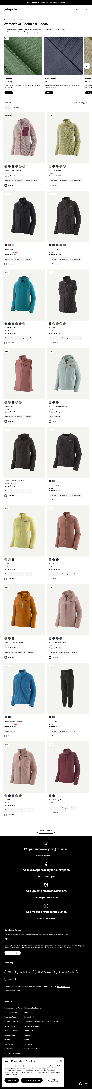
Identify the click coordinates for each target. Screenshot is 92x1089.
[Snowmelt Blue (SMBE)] (9, 402)
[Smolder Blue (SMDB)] (9, 166)
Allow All (12, 1080)
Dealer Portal (29, 1012)
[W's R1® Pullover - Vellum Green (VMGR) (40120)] (24, 530)
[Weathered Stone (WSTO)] (16, 795)
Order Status (25, 972)
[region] (33, 1072)
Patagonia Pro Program (33, 1008)
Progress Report (10, 1017)
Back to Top (45, 831)
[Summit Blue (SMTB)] (9, 638)
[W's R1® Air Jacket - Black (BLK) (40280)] (68, 216)
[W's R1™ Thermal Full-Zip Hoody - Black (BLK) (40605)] (24, 452)
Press (26, 1040)
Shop (23, 56)
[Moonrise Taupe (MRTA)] (5, 402)
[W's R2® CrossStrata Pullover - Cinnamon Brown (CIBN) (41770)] (24, 609)
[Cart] (81, 9)
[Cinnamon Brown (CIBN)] (5, 638)
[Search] (77, 9)
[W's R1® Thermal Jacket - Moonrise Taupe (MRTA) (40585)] (68, 530)
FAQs (10, 972)
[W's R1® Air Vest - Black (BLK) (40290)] (68, 295)
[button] (86, 66)
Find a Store (9, 1049)
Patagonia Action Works (13, 1008)
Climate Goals (9, 1026)
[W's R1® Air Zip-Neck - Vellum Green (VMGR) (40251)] (68, 137)
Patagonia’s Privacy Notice (63, 947)
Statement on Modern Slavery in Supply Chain (41, 1021)
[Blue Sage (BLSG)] (60, 166)
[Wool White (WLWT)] (23, 166)
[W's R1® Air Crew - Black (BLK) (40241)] (68, 452)
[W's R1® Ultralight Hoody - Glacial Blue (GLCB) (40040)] (24, 295)
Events (7, 1040)
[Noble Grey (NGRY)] (53, 717)
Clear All (16, 108)
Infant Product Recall (32, 1049)
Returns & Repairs (66, 972)
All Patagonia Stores (12, 1053)
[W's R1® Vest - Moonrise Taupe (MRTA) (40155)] (24, 373)
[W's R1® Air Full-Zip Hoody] (26, 166)
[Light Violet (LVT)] (9, 245)
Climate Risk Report (32, 1026)
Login (10, 979)
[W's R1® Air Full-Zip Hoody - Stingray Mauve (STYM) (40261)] (24, 137)
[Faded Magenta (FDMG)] (16, 323)
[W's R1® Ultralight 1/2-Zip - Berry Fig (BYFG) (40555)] (68, 766)
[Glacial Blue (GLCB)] (5, 323)
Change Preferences (53, 1080)
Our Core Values (10, 1012)
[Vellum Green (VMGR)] (20, 166)
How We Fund (9, 1035)
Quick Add (24, 159)
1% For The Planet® (11, 1030)
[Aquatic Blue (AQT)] (5, 717)
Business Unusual (11, 1021)
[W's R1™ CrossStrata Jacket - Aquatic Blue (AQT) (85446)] (24, 688)
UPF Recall (28, 1044)
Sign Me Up (12, 953)
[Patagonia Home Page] (10, 9)
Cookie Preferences (12, 990)
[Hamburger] (86, 9)
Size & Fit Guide (44, 972)
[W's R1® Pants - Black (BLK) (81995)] (68, 688)
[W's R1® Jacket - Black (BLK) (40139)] (24, 216)
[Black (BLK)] (13, 166)
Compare (11, 185)
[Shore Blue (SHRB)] (64, 323)
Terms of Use (29, 1030)
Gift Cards (8, 1044)
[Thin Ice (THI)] (13, 245)
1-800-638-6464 (63, 986)
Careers (27, 1035)
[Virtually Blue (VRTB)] (50, 402)
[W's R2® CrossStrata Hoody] (63, 638)
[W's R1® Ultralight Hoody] (26, 323)
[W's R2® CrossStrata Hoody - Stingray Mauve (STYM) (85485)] (68, 609)
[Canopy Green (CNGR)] (16, 166)
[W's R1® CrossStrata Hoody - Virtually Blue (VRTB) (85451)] (68, 373)
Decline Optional (32, 1080)
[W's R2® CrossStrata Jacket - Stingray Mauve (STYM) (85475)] (24, 766)
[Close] (60, 1060)
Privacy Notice (29, 1017)
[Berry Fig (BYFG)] (57, 166)
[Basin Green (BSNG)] (20, 323)
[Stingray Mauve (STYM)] (5, 166)
